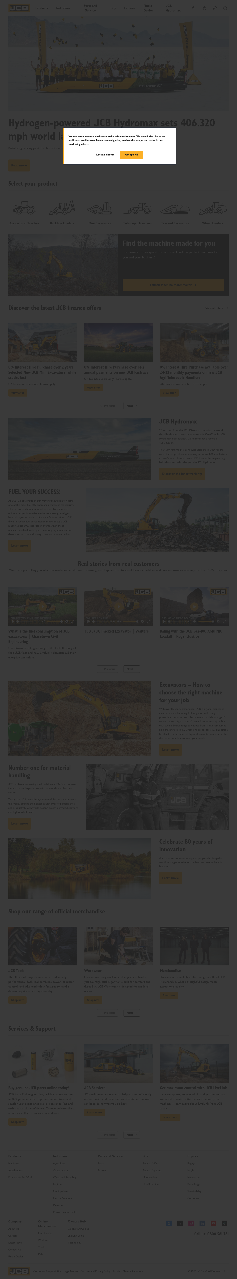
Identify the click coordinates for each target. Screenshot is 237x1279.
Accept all (131, 154)
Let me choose (105, 154)
